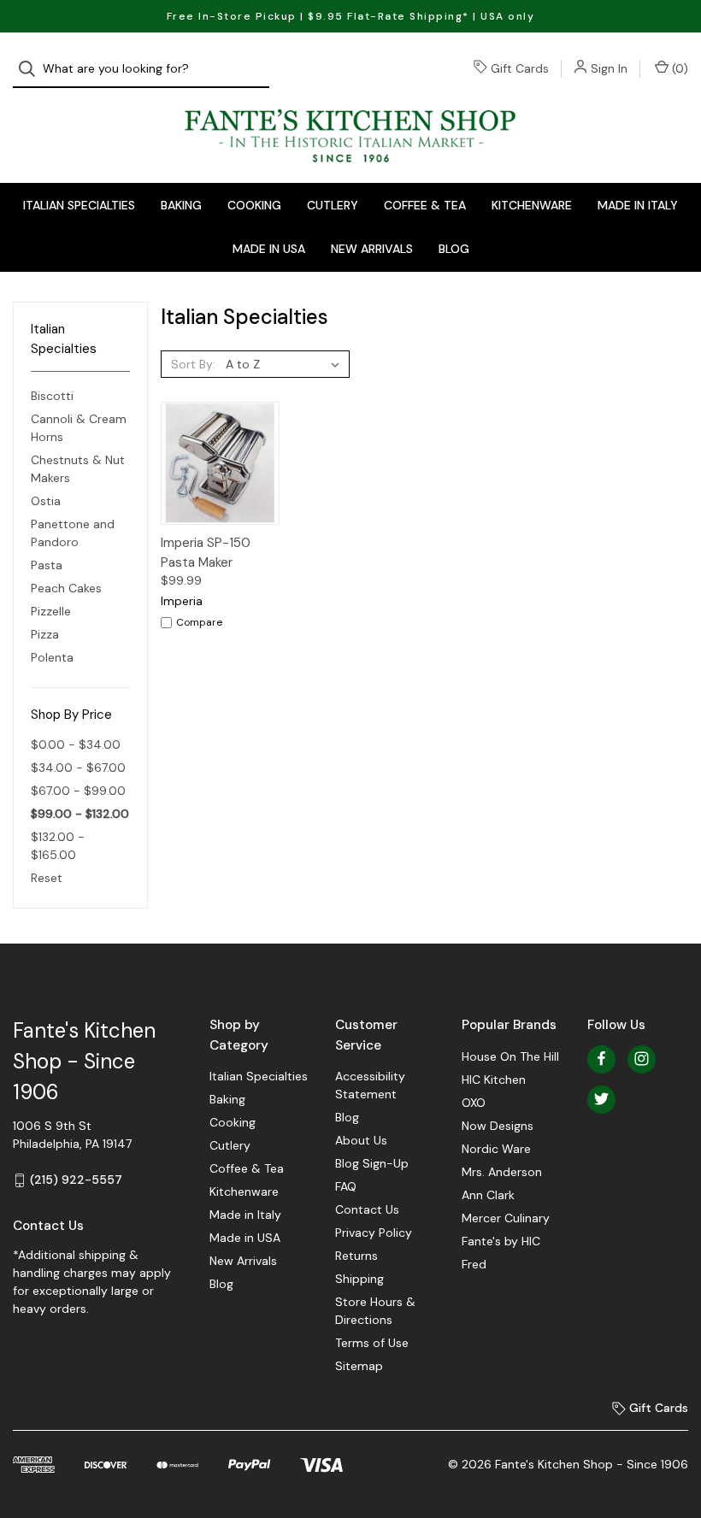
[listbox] (286, 364)
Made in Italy (638, 205)
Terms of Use (372, 1342)
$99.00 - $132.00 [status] (80, 813)
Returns (356, 1255)
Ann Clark (488, 1195)
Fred (474, 1264)
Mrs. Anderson (502, 1172)
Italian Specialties (79, 205)
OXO (474, 1102)
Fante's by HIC (501, 1241)
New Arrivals (372, 248)
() (678, 68)
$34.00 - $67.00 (78, 767)
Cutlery (332, 205)
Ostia (46, 501)
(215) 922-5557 (76, 1179)
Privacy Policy (373, 1232)
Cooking (254, 205)
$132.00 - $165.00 (58, 845)
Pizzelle (51, 611)
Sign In (609, 68)
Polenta (52, 657)
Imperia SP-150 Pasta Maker (205, 552)
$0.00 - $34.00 (76, 744)
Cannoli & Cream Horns (79, 427)
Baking (181, 205)
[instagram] (641, 1058)
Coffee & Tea (425, 205)
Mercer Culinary (506, 1218)
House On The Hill (510, 1056)
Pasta (46, 565)
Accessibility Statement (370, 1085)
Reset (46, 878)
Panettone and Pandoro (73, 533)
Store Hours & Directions (375, 1310)
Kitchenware (532, 205)
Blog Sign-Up (372, 1163)
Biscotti (52, 395)
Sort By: (193, 364)
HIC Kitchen (494, 1079)
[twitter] (601, 1098)
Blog (454, 248)
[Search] (32, 69)
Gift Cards (520, 68)
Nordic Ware (496, 1148)
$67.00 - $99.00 (78, 790)
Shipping (359, 1278)
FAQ (345, 1186)
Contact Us (367, 1209)
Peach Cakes (66, 588)
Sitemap (359, 1366)
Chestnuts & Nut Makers (78, 468)
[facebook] (601, 1058)
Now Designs (497, 1125)
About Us (361, 1140)
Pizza (45, 634)
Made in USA (269, 248)
